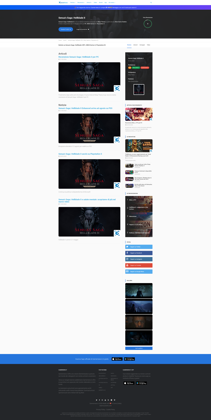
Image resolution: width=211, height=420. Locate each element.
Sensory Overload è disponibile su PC (143, 171)
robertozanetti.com (105, 406)
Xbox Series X (102, 376)
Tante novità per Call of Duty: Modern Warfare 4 (143, 165)
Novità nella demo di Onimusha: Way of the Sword (143, 185)
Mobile (100, 387)
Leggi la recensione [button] (82, 29)
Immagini (142, 45)
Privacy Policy (100, 409)
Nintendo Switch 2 (103, 379)
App (106, 2)
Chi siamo (111, 2)
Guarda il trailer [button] (65, 29)
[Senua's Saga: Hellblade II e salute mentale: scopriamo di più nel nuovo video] (89, 222)
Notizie (72, 2)
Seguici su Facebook (136, 253)
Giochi (101, 2)
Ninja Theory (131, 74)
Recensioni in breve (114, 379)
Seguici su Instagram (136, 259)
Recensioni (81, 2)
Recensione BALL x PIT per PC (133, 123)
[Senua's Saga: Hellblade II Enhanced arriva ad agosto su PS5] (89, 128)
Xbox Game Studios (133, 81)
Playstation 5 (102, 373)
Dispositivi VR (102, 390)
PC (99, 385)
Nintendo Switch (103, 382)
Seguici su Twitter (135, 247)
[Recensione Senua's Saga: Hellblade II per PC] (89, 77)
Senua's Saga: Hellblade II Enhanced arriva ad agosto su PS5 (85, 108)
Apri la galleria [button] (139, 348)
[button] (117, 359)
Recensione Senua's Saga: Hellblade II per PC (79, 57)
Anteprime (113, 382)
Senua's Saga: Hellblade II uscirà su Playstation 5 (80, 154)
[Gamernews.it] (63, 2)
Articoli (89, 2)
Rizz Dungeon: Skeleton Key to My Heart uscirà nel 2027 (143, 178)
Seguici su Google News (137, 271)
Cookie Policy (110, 409)
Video (95, 2)
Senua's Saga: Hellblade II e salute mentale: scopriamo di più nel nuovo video (87, 200)
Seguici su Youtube (135, 265)
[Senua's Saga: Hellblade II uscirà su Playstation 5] (89, 174)
